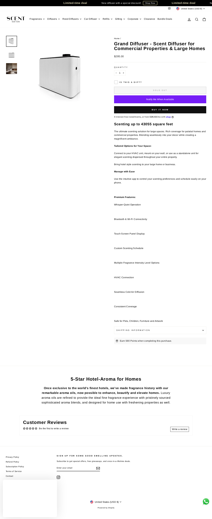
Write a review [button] (179, 429)
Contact (9, 476)
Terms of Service (14, 471)
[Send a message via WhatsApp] (206, 501)
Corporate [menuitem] (133, 19)
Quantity (121, 67)
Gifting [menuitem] (118, 19)
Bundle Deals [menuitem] (164, 19)
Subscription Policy (15, 466)
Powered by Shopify (106, 508)
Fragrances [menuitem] (36, 19)
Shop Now (150, 3)
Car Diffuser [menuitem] (90, 19)
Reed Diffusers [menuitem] (70, 19)
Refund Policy (12, 462)
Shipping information (133, 330)
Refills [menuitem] (106, 19)
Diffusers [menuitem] (52, 19)
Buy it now (160, 110)
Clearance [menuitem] (149, 19)
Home (117, 38)
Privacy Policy (12, 457)
